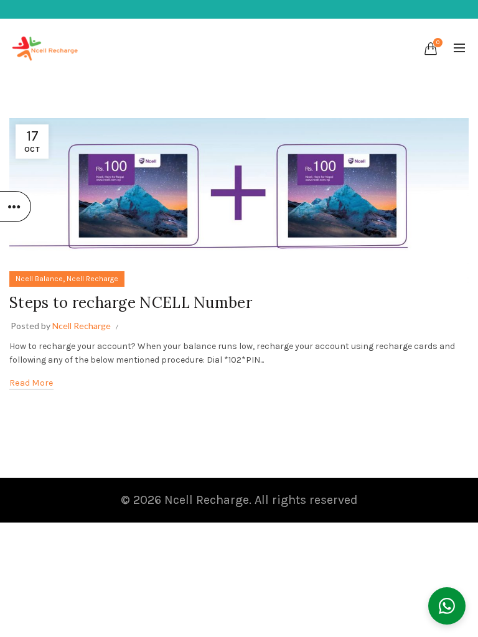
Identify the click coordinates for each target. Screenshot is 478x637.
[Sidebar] (15, 206)
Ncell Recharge (92, 278)
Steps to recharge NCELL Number (130, 302)
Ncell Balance (39, 278)
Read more (31, 383)
